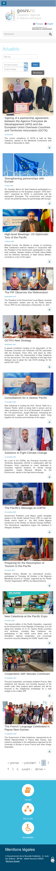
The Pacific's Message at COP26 (25, 507)
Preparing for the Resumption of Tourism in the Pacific (24, 564)
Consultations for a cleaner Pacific (26, 397)
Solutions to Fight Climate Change (26, 452)
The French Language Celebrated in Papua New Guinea (27, 728)
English (50, 23)
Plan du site (28, 818)
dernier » (40, 769)
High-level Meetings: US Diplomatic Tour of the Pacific (27, 236)
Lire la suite (49, 146)
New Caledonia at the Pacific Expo (26, 616)
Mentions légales (13, 861)
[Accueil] (23, 14)
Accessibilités (28, 837)
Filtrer (35, 64)
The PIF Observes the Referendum (26, 292)
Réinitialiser (38, 72)
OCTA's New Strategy (18, 340)
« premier (13, 763)
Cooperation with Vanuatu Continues (27, 673)
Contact (28, 799)
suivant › (27, 769)
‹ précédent (29, 763)
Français (39, 23)
